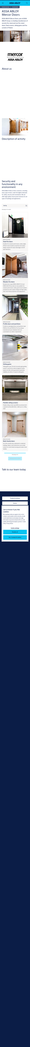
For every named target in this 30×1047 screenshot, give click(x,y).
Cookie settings (15, 528)
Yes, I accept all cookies (15, 537)
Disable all (15, 532)
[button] (15, 7)
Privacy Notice (9, 523)
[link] (6, 7)
